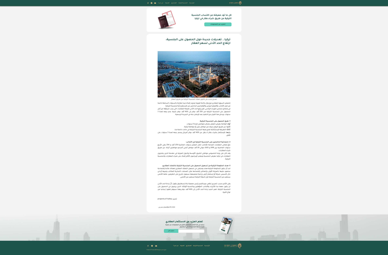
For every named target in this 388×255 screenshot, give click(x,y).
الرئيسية (191, 3)
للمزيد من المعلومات (217, 24)
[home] (235, 3)
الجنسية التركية (183, 3)
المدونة (167, 3)
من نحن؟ (160, 3)
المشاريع (174, 3)
